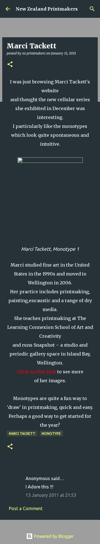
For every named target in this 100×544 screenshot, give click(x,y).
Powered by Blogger (53, 536)
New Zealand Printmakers (47, 9)
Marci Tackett (22, 433)
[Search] (92, 9)
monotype (51, 433)
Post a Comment (25, 508)
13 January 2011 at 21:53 (51, 495)
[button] (10, 64)
